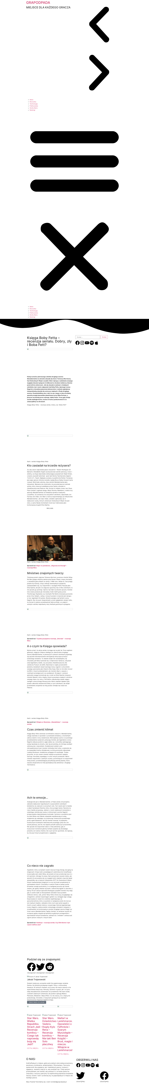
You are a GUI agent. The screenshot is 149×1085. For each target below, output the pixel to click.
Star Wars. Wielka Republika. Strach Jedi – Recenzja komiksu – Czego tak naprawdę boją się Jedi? (34, 1031)
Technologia (34, 104)
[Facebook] (77, 343)
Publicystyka (34, 106)
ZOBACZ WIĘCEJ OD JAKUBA (36, 1002)
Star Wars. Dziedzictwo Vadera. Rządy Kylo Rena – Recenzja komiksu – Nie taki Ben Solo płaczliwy (49, 1031)
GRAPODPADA (38, 2)
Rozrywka (33, 102)
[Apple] (96, 343)
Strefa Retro (34, 108)
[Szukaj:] (87, 337)
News (31, 100)
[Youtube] (87, 343)
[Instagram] (82, 343)
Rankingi (32, 110)
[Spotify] (92, 343)
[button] (99, 25)
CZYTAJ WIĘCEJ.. (33, 1048)
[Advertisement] (50, 421)
